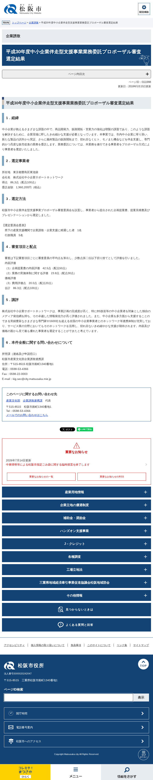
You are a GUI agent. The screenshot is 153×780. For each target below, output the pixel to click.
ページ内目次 (76, 74)
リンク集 (122, 645)
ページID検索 (13, 689)
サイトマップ (141, 645)
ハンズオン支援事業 (74, 531)
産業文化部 (13, 400)
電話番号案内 (24, 727)
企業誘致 (33, 22)
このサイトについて (99, 645)
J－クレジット (74, 543)
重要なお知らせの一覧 (41, 476)
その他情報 (74, 595)
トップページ (19, 22)
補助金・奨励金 (74, 518)
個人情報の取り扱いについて (48, 645)
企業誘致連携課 (32, 400)
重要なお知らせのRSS (112, 476)
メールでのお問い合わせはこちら (27, 415)
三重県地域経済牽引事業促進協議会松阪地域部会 (74, 582)
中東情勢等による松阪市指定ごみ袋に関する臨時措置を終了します (48, 464)
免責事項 (76, 645)
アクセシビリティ (14, 645)
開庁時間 (21, 713)
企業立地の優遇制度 (74, 505)
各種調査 (74, 556)
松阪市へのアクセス (28, 741)
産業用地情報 (74, 492)
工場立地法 (74, 569)
